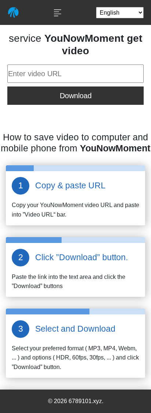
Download (76, 96)
